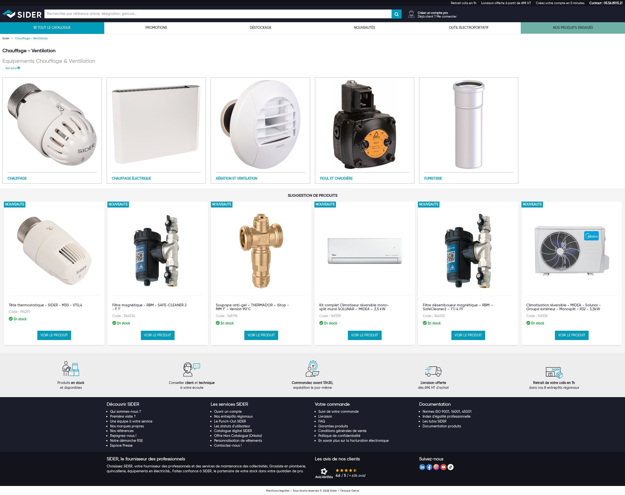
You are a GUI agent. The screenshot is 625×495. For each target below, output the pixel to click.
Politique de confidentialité (339, 435)
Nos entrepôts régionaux (233, 416)
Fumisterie (433, 178)
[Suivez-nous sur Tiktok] (451, 467)
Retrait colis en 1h (463, 3)
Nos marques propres (127, 426)
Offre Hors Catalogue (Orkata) (238, 435)
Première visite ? (123, 416)
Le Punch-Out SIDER (230, 421)
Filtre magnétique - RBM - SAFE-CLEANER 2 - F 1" (149, 307)
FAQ (321, 421)
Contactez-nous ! (227, 445)
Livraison (325, 416)
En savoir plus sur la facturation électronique (353, 440)
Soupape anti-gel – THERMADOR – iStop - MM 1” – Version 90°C (252, 307)
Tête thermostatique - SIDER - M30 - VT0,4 (45, 305)
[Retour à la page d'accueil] (22, 14)
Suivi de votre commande (338, 411)
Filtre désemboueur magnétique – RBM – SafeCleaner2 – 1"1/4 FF (458, 307)
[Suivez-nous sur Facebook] (429, 467)
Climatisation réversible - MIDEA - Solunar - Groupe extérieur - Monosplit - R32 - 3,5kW (563, 307)
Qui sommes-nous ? (125, 411)
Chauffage (17, 178)
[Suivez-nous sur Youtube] (443, 467)
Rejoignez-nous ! (123, 435)
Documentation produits (442, 426)
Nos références (122, 431)
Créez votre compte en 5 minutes (560, 3)
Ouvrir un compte (228, 411)
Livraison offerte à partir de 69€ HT (506, 3)
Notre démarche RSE (126, 440)
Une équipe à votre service (131, 421)
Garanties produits (333, 426)
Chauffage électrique (131, 178)
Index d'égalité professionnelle (446, 416)
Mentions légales (277, 490)
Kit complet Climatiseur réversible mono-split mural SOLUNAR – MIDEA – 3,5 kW (354, 307)
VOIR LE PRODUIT (54, 335)
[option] (54, 273)
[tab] (156, 404)
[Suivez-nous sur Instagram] (436, 467)
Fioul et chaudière (336, 178)
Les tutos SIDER (435, 421)
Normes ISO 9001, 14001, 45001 (447, 411)
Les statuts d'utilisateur (232, 426)
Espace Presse (121, 445)
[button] (606, 3)
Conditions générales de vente (342, 431)
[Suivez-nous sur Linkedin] (422, 467)
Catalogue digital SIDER (233, 431)
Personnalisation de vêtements (238, 440)
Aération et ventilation (236, 178)
